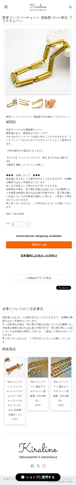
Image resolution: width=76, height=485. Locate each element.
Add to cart (39, 244)
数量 (8, 223)
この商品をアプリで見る (38, 278)
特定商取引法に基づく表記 (60, 482)
